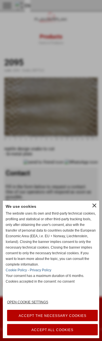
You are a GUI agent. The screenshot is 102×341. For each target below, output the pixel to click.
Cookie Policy (16, 270)
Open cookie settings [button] (27, 302)
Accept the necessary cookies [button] (52, 316)
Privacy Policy (40, 270)
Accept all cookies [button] (52, 330)
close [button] (94, 205)
